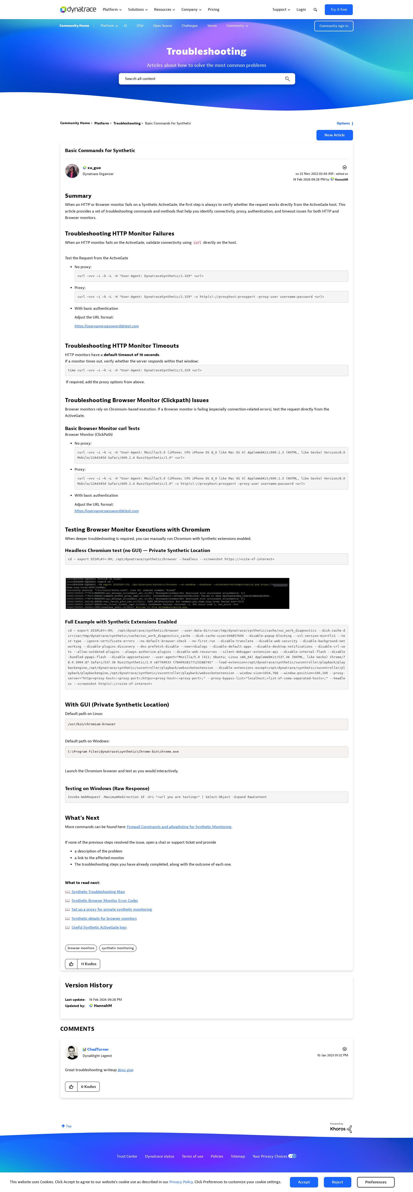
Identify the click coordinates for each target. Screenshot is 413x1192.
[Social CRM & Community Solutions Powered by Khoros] (341, 1128)
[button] (304, 1182)
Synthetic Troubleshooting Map (97, 891)
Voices (212, 26)
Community (235, 26)
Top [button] (68, 1126)
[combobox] (206, 79)
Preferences (375, 1182)
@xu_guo (125, 1070)
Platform (107, 26)
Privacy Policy (181, 1182)
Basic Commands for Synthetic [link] (168, 123)
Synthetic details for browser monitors (104, 918)
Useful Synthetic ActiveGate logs (99, 927)
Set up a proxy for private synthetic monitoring (112, 909)
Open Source (162, 26)
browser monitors (81, 948)
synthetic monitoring (118, 948)
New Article (335, 135)
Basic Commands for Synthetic (100, 151)
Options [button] (343, 123)
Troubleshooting (127, 123)
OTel (140, 26)
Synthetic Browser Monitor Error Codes (105, 900)
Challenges (190, 26)
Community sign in (334, 26)
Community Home (74, 26)
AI (125, 26)
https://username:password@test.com (107, 326)
